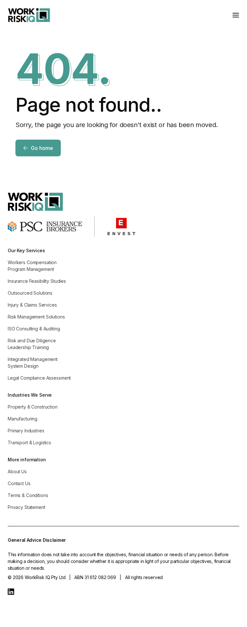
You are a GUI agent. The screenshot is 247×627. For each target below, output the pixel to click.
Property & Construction (33, 407)
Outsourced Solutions (30, 293)
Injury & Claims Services (32, 305)
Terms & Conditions (28, 495)
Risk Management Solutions (36, 316)
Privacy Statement (26, 507)
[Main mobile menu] (236, 15)
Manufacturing (22, 418)
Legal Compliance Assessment (39, 378)
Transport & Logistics (29, 442)
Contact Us (19, 483)
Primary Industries (26, 430)
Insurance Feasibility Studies (37, 281)
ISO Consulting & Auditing (34, 328)
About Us (17, 471)
